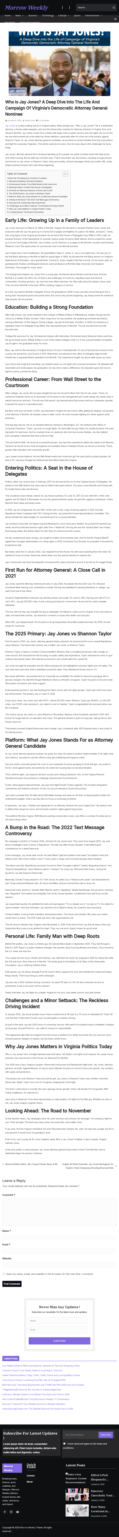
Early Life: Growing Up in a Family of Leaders (27, 178)
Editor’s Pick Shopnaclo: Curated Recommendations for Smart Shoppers (104, 1477)
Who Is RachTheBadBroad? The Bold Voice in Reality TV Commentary (35, 1399)
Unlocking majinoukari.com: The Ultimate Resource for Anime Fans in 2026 (37, 1409)
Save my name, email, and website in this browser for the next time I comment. (49, 1273)
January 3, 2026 (97, 1500)
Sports (77, 15)
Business (32, 15)
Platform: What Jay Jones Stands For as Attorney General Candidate (38, 196)
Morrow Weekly (26, 7)
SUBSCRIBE (59, 1341)
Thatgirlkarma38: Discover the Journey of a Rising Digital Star (31, 1389)
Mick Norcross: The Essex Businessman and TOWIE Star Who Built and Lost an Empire (43, 1385)
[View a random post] (115, 19)
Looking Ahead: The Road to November (27, 212)
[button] (22, 15)
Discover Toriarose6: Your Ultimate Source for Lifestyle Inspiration (33, 1404)
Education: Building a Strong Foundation (26, 181)
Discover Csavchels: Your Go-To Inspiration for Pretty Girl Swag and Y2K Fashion (103, 1493)
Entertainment (92, 15)
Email (6, 1244)
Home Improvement (30, 22)
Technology (48, 15)
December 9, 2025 (99, 1516)
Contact (31, 1475)
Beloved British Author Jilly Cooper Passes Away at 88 (31, 1164)
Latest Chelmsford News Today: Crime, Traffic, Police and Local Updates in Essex (41, 1375)
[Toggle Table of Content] (64, 174)
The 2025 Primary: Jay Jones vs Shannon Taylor (30, 193)
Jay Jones (10, 125)
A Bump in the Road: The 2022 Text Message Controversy (34, 200)
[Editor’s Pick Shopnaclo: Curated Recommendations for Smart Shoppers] (77, 1479)
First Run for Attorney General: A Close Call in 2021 (31, 190)
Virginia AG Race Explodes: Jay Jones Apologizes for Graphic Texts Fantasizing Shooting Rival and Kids (87, 1166)
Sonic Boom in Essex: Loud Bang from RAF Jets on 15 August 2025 (33, 1380)
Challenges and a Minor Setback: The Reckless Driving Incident (37, 206)
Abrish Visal (30, 120)
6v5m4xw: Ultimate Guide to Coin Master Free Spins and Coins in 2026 (36, 1394)
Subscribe (106, 1434)
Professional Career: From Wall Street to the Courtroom (33, 184)
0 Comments (43, 120)
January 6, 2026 (97, 1484)
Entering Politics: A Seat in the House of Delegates (30, 187)
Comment (8, 1194)
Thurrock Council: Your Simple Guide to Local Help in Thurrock (32, 1370)
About (30, 1481)
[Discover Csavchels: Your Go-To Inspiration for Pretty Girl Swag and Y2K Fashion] (77, 1494)
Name (6, 1230)
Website (6, 1258)
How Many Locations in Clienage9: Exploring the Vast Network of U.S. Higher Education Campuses (104, 1509)
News (18, 15)
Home (8, 15)
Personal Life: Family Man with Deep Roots (27, 203)
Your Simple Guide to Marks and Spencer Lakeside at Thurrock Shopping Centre (41, 1365)
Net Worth (10, 22)
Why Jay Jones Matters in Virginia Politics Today (30, 209)
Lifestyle (62, 15)
